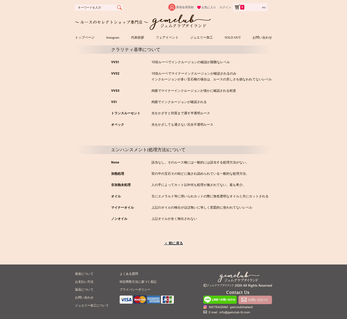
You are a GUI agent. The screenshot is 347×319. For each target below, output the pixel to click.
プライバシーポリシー (135, 289)
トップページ (85, 37)
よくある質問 (129, 274)
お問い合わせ (262, 37)
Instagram (112, 37)
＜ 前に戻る (173, 243)
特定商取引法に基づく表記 (138, 282)
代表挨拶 (137, 37)
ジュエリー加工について (92, 305)
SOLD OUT (233, 37)
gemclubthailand (241, 307)
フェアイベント (167, 37)
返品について (84, 289)
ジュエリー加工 (201, 37)
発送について (84, 274)
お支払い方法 (84, 282)
